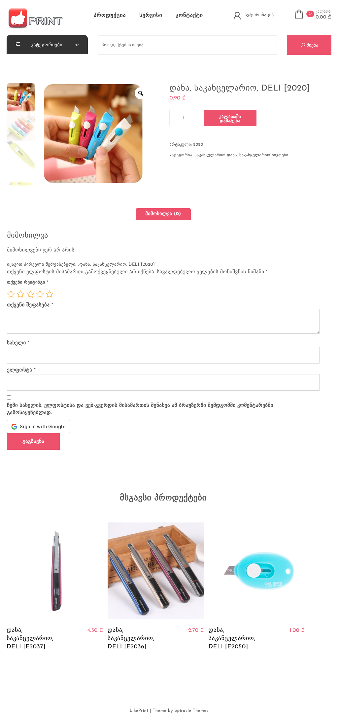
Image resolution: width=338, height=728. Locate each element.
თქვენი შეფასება (30, 305)
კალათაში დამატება (230, 119)
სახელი (18, 343)
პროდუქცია (110, 15)
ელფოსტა (21, 370)
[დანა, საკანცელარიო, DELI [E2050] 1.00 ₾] (257, 570)
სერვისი (150, 15)
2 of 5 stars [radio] (20, 294)
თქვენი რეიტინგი (27, 283)
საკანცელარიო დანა (215, 155)
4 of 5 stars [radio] (40, 294)
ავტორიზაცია (259, 15)
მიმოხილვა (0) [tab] (163, 213)
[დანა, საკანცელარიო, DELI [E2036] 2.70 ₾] (156, 570)
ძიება (311, 45)
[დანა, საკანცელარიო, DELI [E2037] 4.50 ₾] (55, 570)
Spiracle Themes (191, 711)
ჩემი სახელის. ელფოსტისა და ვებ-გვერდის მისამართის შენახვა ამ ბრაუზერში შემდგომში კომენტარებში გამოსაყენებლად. (140, 409)
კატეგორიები (46, 44)
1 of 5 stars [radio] (11, 294)
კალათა (323, 12)
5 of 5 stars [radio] (49, 294)
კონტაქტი (189, 15)
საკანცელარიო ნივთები (263, 155)
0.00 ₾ (323, 17)
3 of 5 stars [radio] (30, 294)
